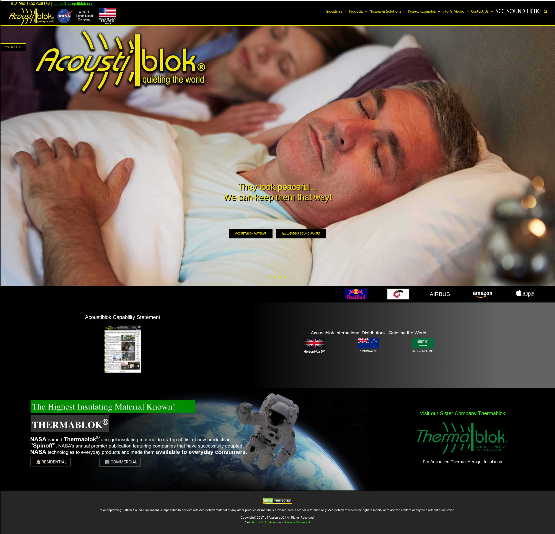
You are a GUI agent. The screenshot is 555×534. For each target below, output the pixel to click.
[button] (545, 11)
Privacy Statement (297, 522)
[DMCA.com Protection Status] (277, 500)
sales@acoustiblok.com (74, 4)
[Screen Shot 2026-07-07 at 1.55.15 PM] (185, 390)
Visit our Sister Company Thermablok (462, 413)
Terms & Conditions (265, 522)
